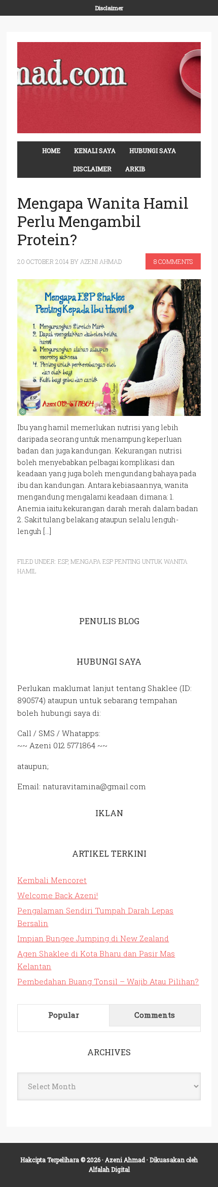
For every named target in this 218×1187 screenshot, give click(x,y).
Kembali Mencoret (52, 880)
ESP (62, 561)
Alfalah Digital (109, 1169)
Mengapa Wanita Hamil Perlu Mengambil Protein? (103, 221)
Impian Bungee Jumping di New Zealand (93, 938)
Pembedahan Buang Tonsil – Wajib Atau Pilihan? (108, 981)
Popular (63, 1015)
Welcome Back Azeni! (57, 895)
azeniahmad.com (108, 87)
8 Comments (173, 261)
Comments (154, 1015)
